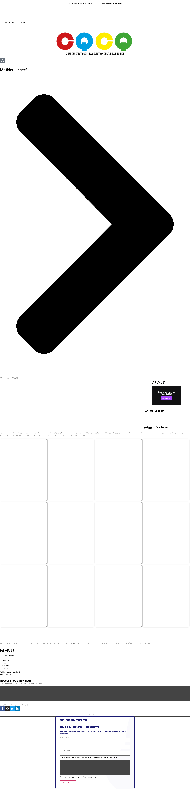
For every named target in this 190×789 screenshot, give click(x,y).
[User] (2, 60)
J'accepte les (79, 777)
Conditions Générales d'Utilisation (84, 777)
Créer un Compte (67, 783)
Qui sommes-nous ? (9, 22)
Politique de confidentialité (10, 672)
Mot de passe (65, 750)
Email (62, 744)
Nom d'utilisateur (66, 737)
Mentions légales (6, 674)
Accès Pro (4, 668)
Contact (3, 663)
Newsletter (24, 22)
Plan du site (4, 666)
